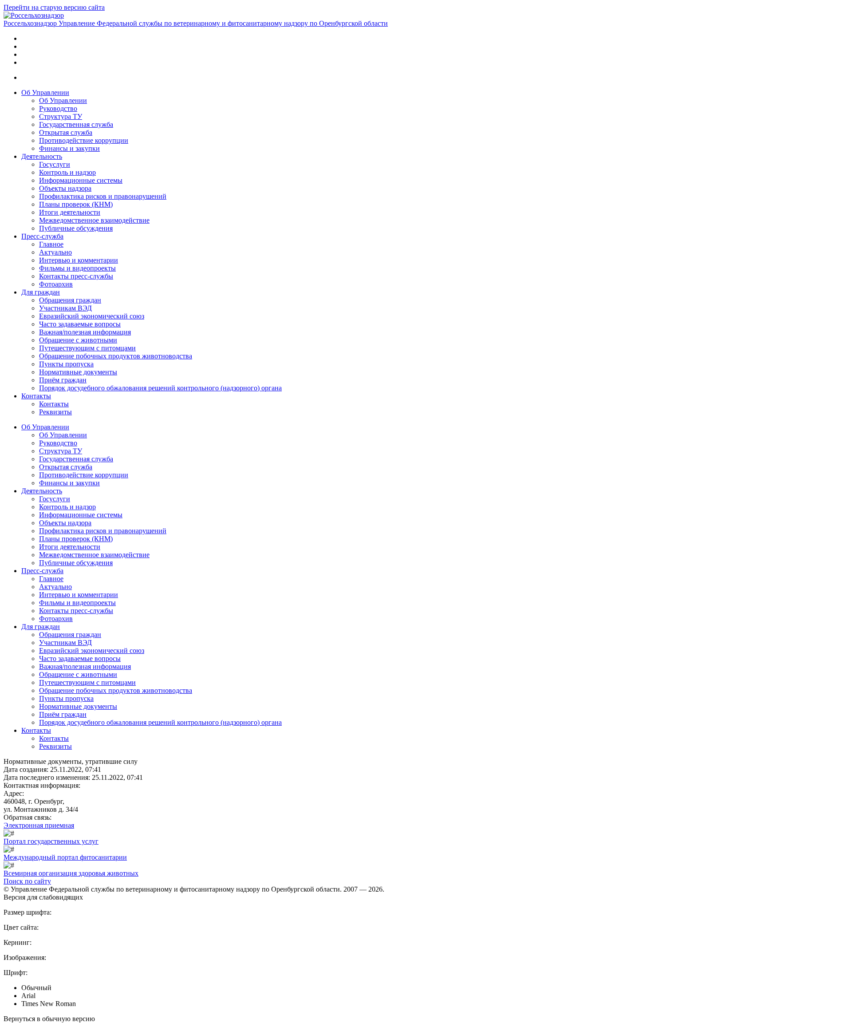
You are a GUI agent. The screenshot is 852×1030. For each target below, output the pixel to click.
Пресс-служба (42, 236)
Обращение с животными (78, 340)
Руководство (58, 108)
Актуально (55, 252)
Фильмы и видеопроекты (77, 268)
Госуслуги (54, 164)
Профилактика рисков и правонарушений (102, 196)
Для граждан (40, 292)
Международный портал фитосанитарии (65, 857)
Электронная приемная (39, 825)
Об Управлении (45, 92)
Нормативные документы (78, 372)
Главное (51, 244)
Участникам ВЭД (65, 308)
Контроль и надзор (67, 172)
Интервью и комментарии (78, 260)
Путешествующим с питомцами (87, 348)
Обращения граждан (70, 300)
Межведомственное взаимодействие (94, 220)
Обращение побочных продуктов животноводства (115, 356)
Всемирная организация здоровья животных (71, 873)
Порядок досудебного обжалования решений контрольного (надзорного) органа (160, 388)
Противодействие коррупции (83, 140)
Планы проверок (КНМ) (76, 204)
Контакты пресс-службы (76, 276)
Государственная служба (76, 124)
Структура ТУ (60, 116)
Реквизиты (55, 412)
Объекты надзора (65, 188)
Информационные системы (80, 180)
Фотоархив (56, 284)
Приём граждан (63, 380)
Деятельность (41, 156)
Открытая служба (65, 132)
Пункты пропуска (66, 364)
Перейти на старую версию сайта (54, 7)
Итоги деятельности (69, 212)
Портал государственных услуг (51, 841)
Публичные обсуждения (76, 228)
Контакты (36, 396)
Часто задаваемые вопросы (80, 324)
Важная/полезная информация (85, 332)
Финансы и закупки (69, 148)
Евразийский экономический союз (91, 316)
